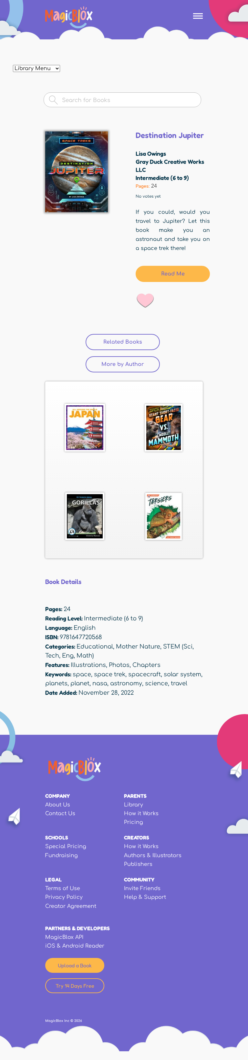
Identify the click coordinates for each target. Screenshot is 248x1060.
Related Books (131, 342)
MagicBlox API (64, 937)
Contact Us (60, 813)
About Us (57, 805)
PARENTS (135, 796)
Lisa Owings (151, 153)
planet (79, 683)
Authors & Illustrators (152, 855)
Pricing (133, 822)
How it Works (141, 813)
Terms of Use (62, 888)
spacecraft (144, 674)
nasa (99, 683)
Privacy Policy (64, 897)
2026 (78, 1021)
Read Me (173, 274)
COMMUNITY (139, 879)
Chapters (146, 665)
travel (179, 683)
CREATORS (136, 837)
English (85, 628)
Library (133, 805)
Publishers (138, 864)
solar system (182, 674)
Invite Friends (142, 888)
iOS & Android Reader (74, 946)
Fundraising (61, 855)
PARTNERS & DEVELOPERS (77, 928)
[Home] (69, 17)
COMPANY (57, 796)
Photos (119, 665)
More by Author (122, 364)
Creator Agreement (70, 906)
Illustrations (88, 665)
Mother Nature (138, 646)
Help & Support (145, 897)
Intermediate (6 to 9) (162, 177)
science (156, 683)
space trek (109, 674)
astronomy (126, 683)
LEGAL (53, 879)
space (82, 674)
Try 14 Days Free (75, 985)
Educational (95, 646)
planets (56, 683)
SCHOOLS (56, 837)
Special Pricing (65, 846)
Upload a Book (75, 965)
